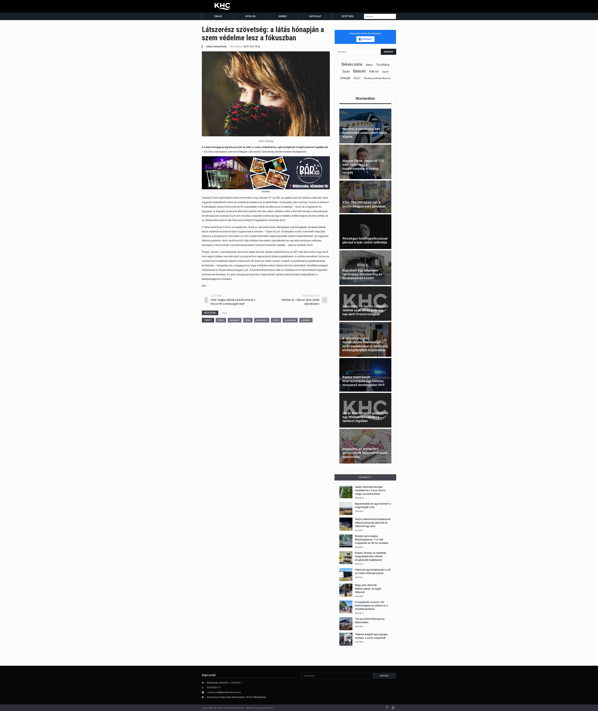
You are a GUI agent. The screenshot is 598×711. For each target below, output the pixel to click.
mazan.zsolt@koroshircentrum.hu (224, 692)
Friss (224, 313)
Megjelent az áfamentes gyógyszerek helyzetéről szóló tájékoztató (364, 453)
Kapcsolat (315, 16)
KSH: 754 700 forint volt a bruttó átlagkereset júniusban (364, 204)
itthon (221, 320)
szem (276, 320)
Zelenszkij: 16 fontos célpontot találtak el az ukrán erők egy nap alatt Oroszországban (365, 310)
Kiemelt (283, 16)
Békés (369, 64)
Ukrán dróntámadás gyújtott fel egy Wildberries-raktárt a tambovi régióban (365, 417)
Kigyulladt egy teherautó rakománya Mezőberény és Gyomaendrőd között (362, 274)
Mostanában (365, 98)
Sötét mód (348, 16)
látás (247, 320)
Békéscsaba (352, 64)
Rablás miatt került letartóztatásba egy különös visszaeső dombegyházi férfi (363, 381)
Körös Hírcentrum (216, 46)
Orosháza (382, 64)
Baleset (359, 71)
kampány (234, 320)
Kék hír (374, 71)
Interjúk (250, 16)
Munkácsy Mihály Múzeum (377, 78)
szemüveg (290, 320)
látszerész (261, 320)
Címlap (218, 16)
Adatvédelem (238, 697)
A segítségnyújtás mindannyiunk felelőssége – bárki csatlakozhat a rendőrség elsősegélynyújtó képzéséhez (365, 344)
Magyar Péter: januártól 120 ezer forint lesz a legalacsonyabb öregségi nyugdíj (363, 166)
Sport (385, 71)
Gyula (345, 71)
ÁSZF (249, 697)
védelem (306, 320)
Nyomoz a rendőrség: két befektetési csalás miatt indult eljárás (364, 133)
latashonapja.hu (211, 278)
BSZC (357, 78)
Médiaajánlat (260, 697)
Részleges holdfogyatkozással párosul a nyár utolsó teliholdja (364, 240)
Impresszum (213, 697)
